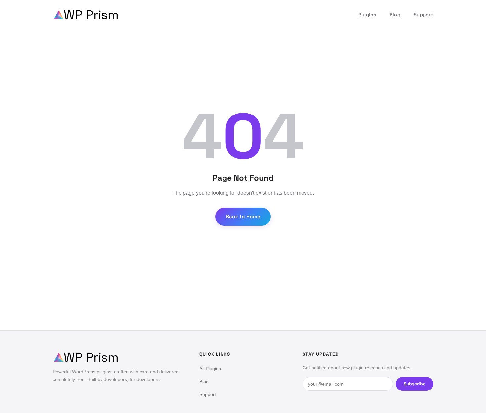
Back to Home (243, 216)
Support (423, 15)
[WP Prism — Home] (86, 14)
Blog (394, 15)
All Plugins (210, 368)
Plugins (367, 15)
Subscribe (414, 384)
